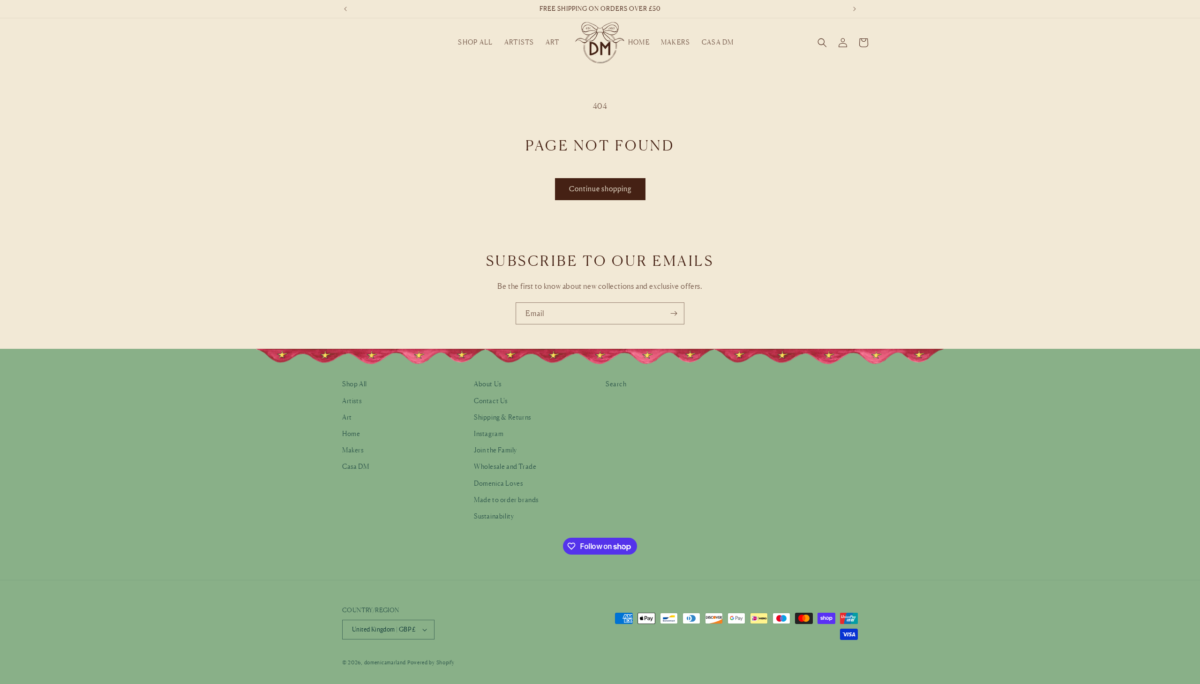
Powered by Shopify (431, 662)
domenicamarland (385, 662)
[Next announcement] (854, 9)
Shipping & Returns (502, 417)
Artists (351, 400)
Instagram (488, 433)
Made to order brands (506, 499)
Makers (353, 449)
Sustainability (494, 515)
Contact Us (491, 400)
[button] (475, 42)
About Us (488, 384)
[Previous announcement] (345, 9)
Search (616, 384)
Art (347, 417)
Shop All (354, 384)
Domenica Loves (498, 483)
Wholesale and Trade (505, 466)
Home (351, 433)
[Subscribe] (673, 313)
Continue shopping (600, 188)
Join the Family (495, 449)
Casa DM (355, 466)
